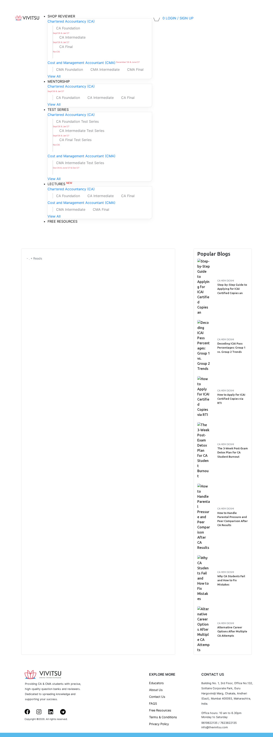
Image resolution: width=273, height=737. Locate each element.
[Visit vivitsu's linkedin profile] (53, 711)
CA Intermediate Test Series (78, 132)
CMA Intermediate (105, 69)
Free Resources (160, 710)
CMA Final (135, 69)
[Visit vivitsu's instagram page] (41, 711)
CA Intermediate (69, 39)
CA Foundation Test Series (76, 123)
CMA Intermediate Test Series (78, 165)
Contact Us (157, 696)
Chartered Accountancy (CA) (71, 21)
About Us (156, 690)
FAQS (153, 703)
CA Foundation (66, 30)
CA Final (63, 49)
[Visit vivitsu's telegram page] (65, 711)
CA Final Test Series (72, 142)
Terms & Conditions (163, 717)
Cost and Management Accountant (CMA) (93, 63)
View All (54, 76)
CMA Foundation (69, 69)
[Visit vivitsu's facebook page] (30, 711)
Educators (156, 683)
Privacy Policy (159, 724)
